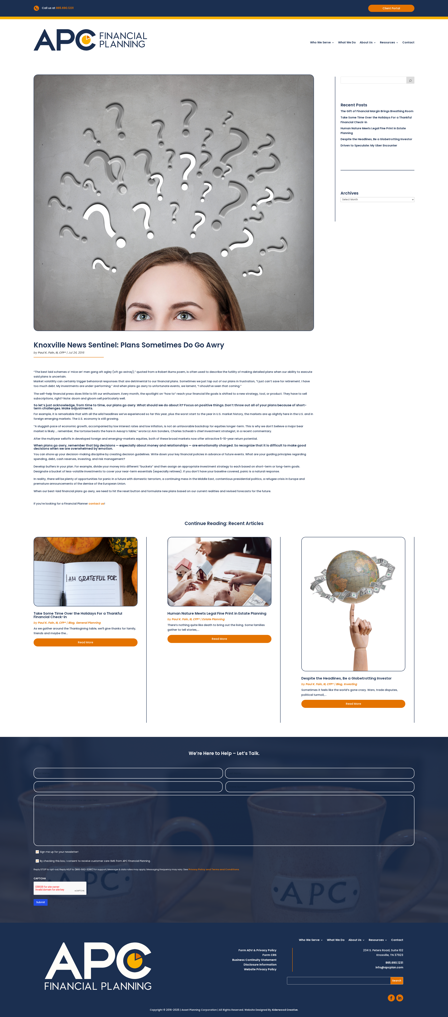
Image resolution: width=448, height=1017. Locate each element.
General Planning (88, 623)
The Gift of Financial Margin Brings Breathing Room (377, 111)
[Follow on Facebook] (391, 997)
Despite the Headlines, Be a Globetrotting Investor (376, 139)
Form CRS (269, 955)
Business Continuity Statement (254, 960)
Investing (350, 684)
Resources (387, 42)
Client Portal (391, 8)
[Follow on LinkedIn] (399, 997)
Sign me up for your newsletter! (59, 852)
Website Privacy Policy (260, 969)
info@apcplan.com (389, 967)
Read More (85, 642)
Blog (71, 623)
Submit (40, 902)
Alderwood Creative (285, 1010)
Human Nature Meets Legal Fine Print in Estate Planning (216, 613)
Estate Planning (213, 619)
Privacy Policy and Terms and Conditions (213, 869)
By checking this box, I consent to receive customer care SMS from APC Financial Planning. (95, 861)
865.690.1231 (65, 8)
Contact (408, 42)
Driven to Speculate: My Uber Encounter (369, 145)
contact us (96, 504)
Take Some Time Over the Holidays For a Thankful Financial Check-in (78, 615)
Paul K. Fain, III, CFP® (52, 353)
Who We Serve (320, 42)
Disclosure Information (260, 965)
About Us (366, 42)
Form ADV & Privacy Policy (257, 950)
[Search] (410, 80)
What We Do (347, 42)
